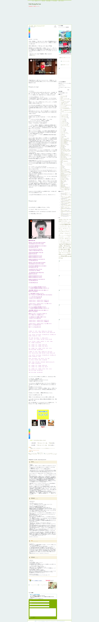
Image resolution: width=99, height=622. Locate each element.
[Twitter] (43, 28)
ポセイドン (62, 131)
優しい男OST (62, 148)
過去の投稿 (60, 92)
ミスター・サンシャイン (64, 133)
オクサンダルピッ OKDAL (64, 107)
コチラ (33, 55)
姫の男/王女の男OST (63, 154)
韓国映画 (62, 185)
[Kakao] (43, 31)
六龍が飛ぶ (68, 246)
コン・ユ (67, 226)
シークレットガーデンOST (64, 117)
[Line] (43, 30)
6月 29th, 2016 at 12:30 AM (34, 498)
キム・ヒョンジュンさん (64, 115)
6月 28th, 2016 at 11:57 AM (34, 462)
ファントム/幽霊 (63, 130)
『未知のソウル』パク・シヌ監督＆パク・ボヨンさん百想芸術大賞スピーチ (66, 197)
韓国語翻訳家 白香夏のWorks (65, 187)
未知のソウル (62, 168)
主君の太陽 (62, 145)
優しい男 (62, 147)
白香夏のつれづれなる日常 (64, 171)
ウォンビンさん (63, 106)
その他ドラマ (62, 104)
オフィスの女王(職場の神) (64, 223)
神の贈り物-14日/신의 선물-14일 (65, 174)
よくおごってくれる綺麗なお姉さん (66, 105)
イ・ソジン (61, 223)
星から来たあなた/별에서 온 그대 (65, 158)
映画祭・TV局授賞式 (63, 161)
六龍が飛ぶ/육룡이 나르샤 (64, 149)
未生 (60, 254)
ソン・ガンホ (63, 228)
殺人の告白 (65, 254)
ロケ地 (61, 137)
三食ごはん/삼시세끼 (63, 143)
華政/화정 (62, 182)
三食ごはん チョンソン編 (64, 138)
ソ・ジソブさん (63, 120)
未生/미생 (62, 166)
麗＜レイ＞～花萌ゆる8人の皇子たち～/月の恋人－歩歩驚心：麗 (66, 189)
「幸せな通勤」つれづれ (64, 102)
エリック (66, 223)
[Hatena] (43, 35)
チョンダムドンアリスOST (64, 123)
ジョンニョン (62, 118)
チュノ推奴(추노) (63, 121)
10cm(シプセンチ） (64, 219)
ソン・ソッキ (64, 230)
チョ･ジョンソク (62, 235)
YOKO (32, 540)
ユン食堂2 (62, 134)
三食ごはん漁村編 (65, 244)
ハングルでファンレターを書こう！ (66, 126)
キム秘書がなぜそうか (64, 116)
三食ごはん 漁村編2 (63, 141)
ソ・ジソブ (69, 230)
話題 (61, 183)
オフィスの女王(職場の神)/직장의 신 (66, 108)
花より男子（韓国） (63, 177)
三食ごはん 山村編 (63, 139)
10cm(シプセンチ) (63, 95)
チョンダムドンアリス (64, 122)
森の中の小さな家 (63, 170)
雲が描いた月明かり (63, 184)
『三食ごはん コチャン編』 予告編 (44, 443)
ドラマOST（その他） (64, 125)
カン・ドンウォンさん (64, 114)
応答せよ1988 (63, 156)
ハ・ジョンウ (65, 237)
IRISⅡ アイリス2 (62, 221)
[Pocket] (43, 32)
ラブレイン (62, 135)
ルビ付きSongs (37, 440)
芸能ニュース (62, 180)
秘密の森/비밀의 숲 (63, 175)
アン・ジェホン (69, 221)
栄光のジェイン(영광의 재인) (65, 169)
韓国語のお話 (62, 186)
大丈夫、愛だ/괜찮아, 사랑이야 (65, 150)
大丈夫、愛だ (62, 247)
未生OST (62, 167)
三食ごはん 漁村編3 (63, 142)
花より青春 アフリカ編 (64, 178)
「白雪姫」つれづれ (63, 103)
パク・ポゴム (65, 238)
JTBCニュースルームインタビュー (65, 99)
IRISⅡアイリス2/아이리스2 (64, 98)
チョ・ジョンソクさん (64, 124)
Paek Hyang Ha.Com (35, 4)
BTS (61, 97)
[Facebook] (43, 34)
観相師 (62, 258)
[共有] (43, 37)
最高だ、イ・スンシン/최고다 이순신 (66, 163)
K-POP (35, 440)
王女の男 (64, 256)
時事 (61, 162)
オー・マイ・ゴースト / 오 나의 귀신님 (66, 112)
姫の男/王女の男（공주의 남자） (65, 155)
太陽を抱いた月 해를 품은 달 (65, 153)
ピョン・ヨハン (63, 129)
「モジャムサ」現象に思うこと (65, 194)
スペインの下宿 (63, 119)
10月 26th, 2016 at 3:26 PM (34, 541)
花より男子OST (63, 176)
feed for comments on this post (34, 450)
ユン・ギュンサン (64, 240)
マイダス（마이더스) (63, 132)
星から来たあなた (65, 248)
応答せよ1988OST (63, 157)
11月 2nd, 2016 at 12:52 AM (34, 557)
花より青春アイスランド (64, 179)
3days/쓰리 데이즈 (63, 96)
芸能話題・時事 (63, 181)
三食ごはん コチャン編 (42, 440)
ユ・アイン (67, 241)
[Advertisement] (49, 15)
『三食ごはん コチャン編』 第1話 (43, 445)
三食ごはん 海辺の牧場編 (64, 140)
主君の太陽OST (63, 146)
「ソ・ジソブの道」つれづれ (65, 101)
